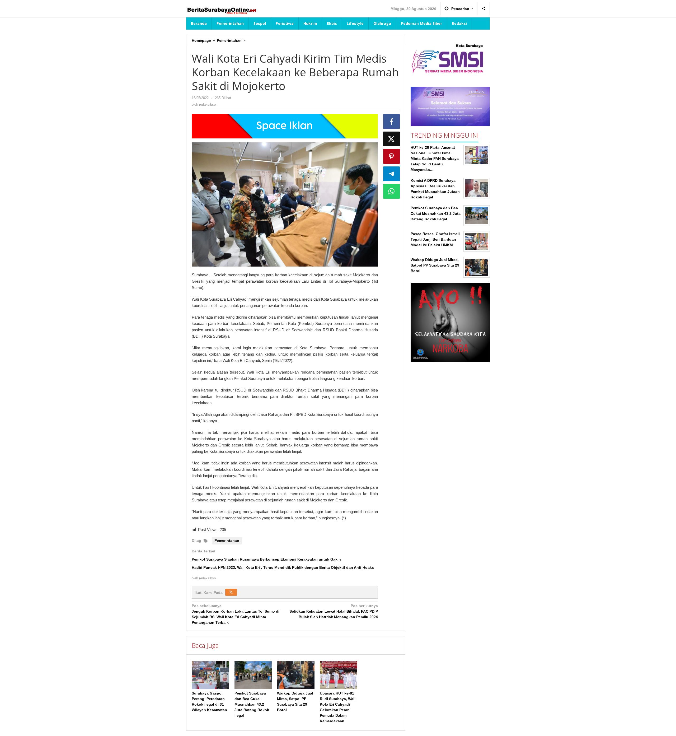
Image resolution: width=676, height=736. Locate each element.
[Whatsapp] (391, 191)
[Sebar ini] (391, 121)
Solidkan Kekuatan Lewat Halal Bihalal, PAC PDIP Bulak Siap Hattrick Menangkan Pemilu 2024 (333, 611)
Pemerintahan (226, 540)
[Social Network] (483, 8)
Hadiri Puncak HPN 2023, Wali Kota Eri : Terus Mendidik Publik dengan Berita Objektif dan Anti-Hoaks (283, 567)
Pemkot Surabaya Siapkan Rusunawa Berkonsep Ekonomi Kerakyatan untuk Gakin (266, 559)
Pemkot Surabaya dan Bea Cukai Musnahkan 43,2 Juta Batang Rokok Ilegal (251, 704)
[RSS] (231, 592)
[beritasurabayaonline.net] (221, 10)
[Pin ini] (391, 156)
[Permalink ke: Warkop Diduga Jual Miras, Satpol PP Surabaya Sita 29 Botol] (295, 675)
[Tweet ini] (391, 139)
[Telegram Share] (391, 173)
